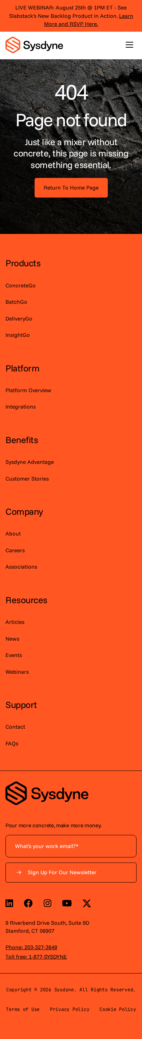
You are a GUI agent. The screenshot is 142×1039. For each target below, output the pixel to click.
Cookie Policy (117, 1009)
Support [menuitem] (21, 704)
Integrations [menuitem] (20, 406)
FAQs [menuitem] (11, 743)
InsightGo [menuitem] (17, 334)
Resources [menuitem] (26, 599)
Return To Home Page (71, 187)
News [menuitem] (12, 638)
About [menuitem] (13, 533)
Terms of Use (23, 1009)
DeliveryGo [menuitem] (18, 318)
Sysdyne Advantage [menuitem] (29, 461)
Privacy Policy (69, 1009)
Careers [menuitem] (15, 550)
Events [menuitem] (13, 655)
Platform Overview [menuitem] (28, 390)
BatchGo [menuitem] (16, 301)
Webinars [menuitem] (17, 671)
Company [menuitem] (24, 511)
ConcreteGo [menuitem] (20, 285)
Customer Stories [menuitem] (27, 478)
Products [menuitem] (22, 262)
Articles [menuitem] (14, 621)
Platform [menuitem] (22, 368)
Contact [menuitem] (15, 726)
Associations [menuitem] (21, 566)
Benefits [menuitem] (21, 439)
